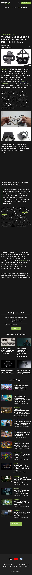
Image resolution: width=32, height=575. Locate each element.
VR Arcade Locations (20, 420)
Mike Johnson (18, 403)
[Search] (18, 3)
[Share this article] (29, 47)
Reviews (7, 7)
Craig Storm (17, 472)
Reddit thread (23, 260)
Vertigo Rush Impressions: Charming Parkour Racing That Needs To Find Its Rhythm (22, 411)
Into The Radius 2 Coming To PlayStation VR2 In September (22, 513)
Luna (15, 390)
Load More (16, 524)
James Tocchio (18, 448)
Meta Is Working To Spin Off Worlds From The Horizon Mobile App (21, 387)
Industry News (18, 452)
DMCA (15, 566)
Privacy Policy (23, 564)
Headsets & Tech (8, 34)
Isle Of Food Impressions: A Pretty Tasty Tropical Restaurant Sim (22, 434)
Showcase (24, 7)
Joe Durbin (5, 45)
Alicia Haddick (18, 426)
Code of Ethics (6, 566)
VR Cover (4, 69)
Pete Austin (17, 415)
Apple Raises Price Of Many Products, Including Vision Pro (7, 372)
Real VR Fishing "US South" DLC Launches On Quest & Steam (22, 502)
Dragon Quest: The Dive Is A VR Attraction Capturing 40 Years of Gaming (22, 423)
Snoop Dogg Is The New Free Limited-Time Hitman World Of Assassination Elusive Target (22, 480)
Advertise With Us (24, 566)
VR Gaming (17, 395)
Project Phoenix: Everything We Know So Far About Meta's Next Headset (7, 351)
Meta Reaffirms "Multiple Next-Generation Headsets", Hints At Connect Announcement (23, 352)
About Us (7, 564)
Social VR (16, 384)
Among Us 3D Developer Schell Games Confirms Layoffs (22, 456)
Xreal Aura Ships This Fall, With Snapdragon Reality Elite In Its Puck (24, 372)
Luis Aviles (17, 437)
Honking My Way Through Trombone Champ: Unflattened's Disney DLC (22, 445)
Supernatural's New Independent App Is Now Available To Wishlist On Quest (22, 468)
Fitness (16, 463)
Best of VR (15, 7)
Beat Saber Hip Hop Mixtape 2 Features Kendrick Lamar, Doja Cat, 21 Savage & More (22, 399)
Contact (14, 564)
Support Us (26, 2)
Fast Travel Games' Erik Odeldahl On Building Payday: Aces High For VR (22, 492)
